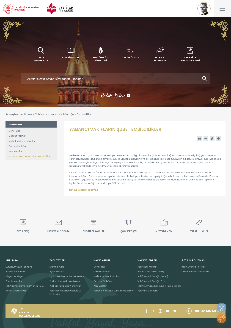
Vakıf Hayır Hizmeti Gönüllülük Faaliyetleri (66, 292)
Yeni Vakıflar (15, 151)
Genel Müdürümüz (16, 290)
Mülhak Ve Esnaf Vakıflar (22, 141)
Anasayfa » (12, 114)
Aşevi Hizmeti (57, 271)
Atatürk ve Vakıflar (15, 271)
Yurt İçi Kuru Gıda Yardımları (65, 281)
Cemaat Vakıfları (18, 146)
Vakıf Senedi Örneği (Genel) (153, 276)
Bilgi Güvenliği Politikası (194, 266)
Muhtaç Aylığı (57, 266)
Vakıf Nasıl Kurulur (147, 266)
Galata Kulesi (115, 95)
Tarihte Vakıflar (14, 281)
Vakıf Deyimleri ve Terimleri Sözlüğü (25, 286)
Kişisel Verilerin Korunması (195, 271)
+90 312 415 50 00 (207, 311)
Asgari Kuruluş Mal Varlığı (151, 271)
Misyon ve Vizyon (15, 276)
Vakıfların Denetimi (148, 290)
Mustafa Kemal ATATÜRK (204, 8)
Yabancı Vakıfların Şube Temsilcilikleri (30, 156)
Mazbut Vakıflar (17, 135)
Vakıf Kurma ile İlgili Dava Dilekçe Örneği (159, 286)
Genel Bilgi (14, 130)
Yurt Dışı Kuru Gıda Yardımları (65, 286)
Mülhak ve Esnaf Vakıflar (107, 276)
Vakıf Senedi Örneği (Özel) (152, 281)
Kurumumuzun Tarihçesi (19, 266)
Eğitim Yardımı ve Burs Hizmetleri (67, 276)
